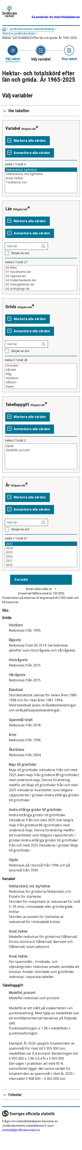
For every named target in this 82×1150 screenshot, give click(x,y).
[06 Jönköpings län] (41, 289)
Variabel (12, 128)
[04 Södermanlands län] (41, 280)
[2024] (41, 548)
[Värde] (41, 446)
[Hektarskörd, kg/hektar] (41, 170)
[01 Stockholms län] (41, 272)
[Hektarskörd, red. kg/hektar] (41, 174)
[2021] (41, 561)
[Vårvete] (41, 370)
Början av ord (20, 253)
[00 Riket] (41, 267)
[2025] (41, 544)
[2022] (41, 556)
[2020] (41, 565)
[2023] (41, 552)
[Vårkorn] (41, 382)
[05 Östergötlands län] (41, 284)
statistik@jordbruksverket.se (21, 1130)
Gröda (10, 306)
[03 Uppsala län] (41, 276)
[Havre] (41, 386)
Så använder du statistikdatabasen (56, 17)
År (7, 485)
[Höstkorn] (41, 378)
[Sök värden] (43, 246)
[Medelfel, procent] (41, 450)
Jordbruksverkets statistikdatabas (31, 29)
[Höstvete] (41, 365)
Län (8, 208)
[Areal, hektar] (41, 178)
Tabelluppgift (17, 404)
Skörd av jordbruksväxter (18, 33)
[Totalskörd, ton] (41, 182)
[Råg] (41, 374)
